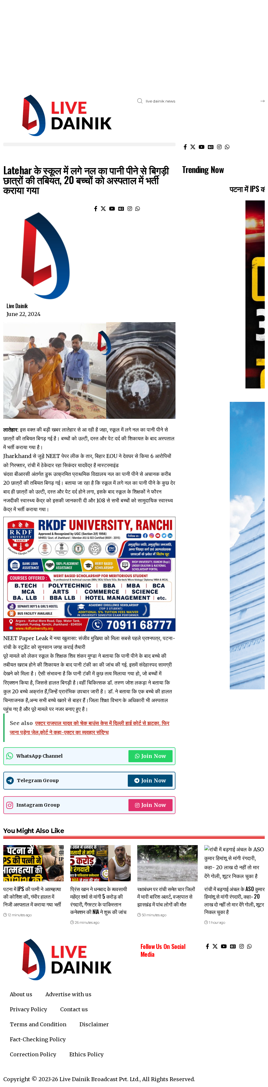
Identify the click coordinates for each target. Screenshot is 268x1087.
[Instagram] (219, 147)
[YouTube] (201, 147)
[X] (193, 147)
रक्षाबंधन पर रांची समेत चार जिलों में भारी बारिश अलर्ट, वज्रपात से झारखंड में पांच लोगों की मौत (166, 896)
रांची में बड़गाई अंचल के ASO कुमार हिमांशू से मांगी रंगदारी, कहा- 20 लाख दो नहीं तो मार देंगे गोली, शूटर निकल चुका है (234, 900)
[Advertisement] (134, 45)
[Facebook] (185, 147)
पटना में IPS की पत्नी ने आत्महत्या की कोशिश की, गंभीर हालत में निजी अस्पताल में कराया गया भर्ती (32, 896)
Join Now (153, 756)
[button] (89, 144)
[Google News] (210, 147)
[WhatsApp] (227, 147)
